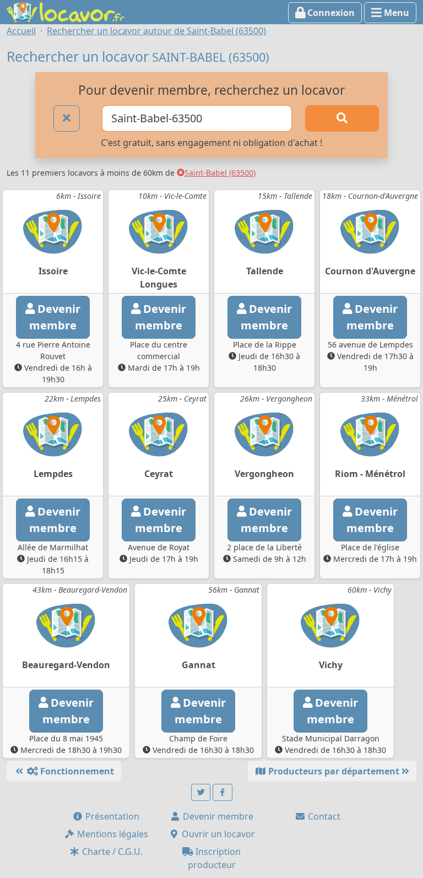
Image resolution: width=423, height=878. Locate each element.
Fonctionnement (76, 771)
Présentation (111, 816)
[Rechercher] (342, 118)
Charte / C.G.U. (111, 852)
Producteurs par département (334, 771)
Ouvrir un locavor (217, 834)
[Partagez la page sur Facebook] (222, 792)
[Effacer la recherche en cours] (66, 118)
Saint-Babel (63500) (220, 172)
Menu (395, 13)
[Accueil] (65, 11)
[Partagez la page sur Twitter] (201, 792)
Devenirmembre (54, 317)
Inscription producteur (214, 858)
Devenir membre (217, 816)
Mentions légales (111, 834)
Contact (323, 816)
